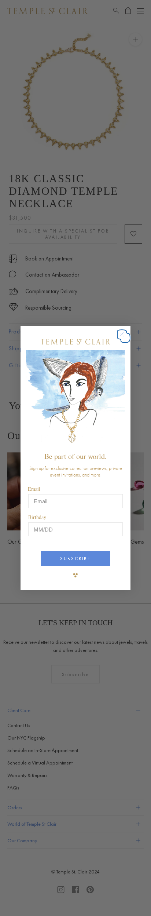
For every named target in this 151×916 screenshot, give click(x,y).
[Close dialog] (125, 338)
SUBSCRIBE (75, 558)
